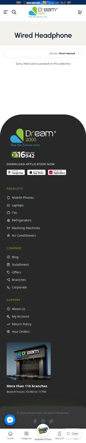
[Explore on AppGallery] (57, 174)
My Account (20, 316)
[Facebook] (34, 421)
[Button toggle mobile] (6, 12)
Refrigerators (22, 220)
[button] (79, 12)
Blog (15, 257)
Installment (20, 264)
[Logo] (43, 12)
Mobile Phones (23, 197)
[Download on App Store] (36, 174)
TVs (14, 213)
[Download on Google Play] (16, 174)
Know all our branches (28, 401)
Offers (16, 272)
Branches (19, 280)
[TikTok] (51, 421)
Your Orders (21, 331)
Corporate (19, 287)
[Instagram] (43, 421)
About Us (18, 309)
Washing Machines (26, 228)
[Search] (14, 12)
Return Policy (21, 324)
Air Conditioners (24, 235)
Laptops (18, 205)
